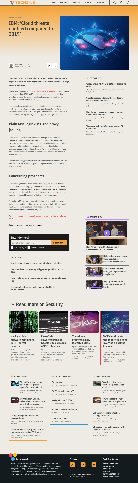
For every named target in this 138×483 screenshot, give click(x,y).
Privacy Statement (111, 476)
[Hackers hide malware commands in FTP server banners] (23, 322)
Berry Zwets (45, 360)
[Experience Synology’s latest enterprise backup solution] (97, 387)
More (99, 3)
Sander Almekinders (107, 361)
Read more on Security (39, 304)
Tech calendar (63, 376)
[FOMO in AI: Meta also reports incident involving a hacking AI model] (115, 322)
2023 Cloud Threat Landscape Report (41, 91)
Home (54, 3)
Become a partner (110, 463)
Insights (87, 3)
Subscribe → (59, 243)
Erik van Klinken (75, 358)
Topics (75, 3)
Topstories (64, 3)
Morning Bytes (20, 247)
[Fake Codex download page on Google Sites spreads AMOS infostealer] (53, 322)
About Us (107, 469)
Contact (106, 471)
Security (18, 18)
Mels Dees (14, 360)
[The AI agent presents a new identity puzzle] (84, 322)
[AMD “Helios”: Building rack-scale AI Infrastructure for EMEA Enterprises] (15, 404)
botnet (57, 192)
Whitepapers (103, 376)
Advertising (108, 466)
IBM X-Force (30, 225)
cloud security (19, 225)
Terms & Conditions (111, 474)
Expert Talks (20, 376)
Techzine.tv (96, 217)
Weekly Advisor (38, 247)
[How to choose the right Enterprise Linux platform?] (97, 402)
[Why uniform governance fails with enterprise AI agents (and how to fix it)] (15, 387)
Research (39, 225)
